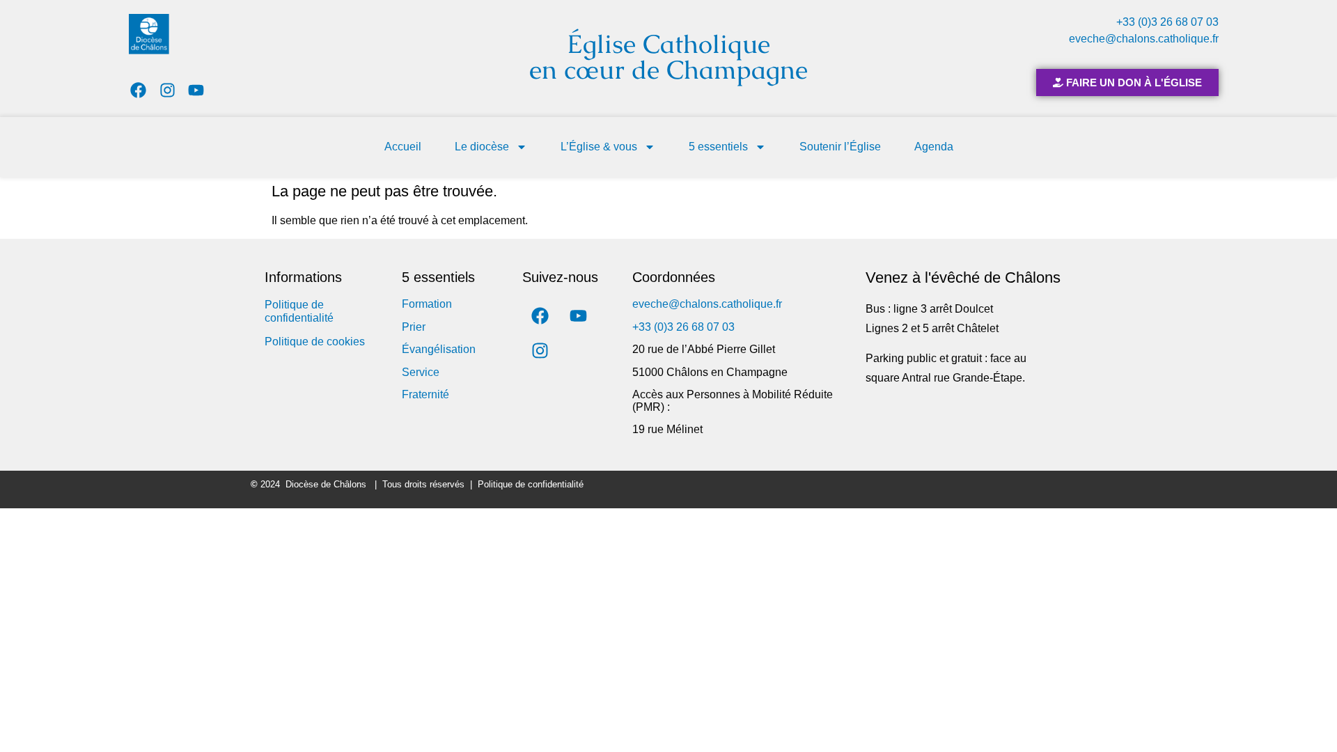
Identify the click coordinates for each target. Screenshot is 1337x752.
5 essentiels (718, 146)
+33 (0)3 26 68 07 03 (1167, 22)
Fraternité (425, 394)
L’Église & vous (599, 146)
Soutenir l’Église (840, 146)
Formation (427, 304)
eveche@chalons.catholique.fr (1144, 39)
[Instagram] (167, 90)
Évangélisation (439, 349)
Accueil (402, 146)
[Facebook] (138, 90)
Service (420, 372)
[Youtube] (197, 90)
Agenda (933, 146)
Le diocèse (482, 146)
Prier (413, 327)
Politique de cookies (315, 341)
